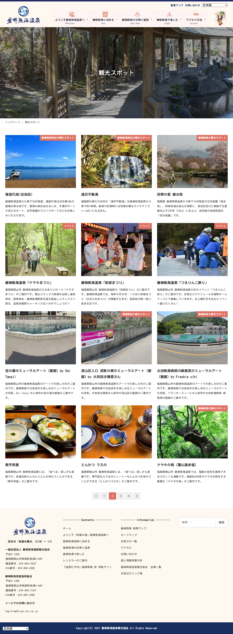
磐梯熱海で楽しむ (73, 554)
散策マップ (177, 5)
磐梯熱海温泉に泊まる (76, 541)
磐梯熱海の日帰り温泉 (76, 547)
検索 (221, 522)
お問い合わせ (192, 5)
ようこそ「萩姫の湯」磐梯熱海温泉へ (86, 535)
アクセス (126, 547)
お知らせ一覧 (129, 541)
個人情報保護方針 (131, 560)
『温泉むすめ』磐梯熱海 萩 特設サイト (87, 567)
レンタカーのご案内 (75, 560)
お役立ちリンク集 (131, 573)
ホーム (67, 528)
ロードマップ (129, 535)
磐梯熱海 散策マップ (134, 528)
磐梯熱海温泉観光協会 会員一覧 (141, 567)
